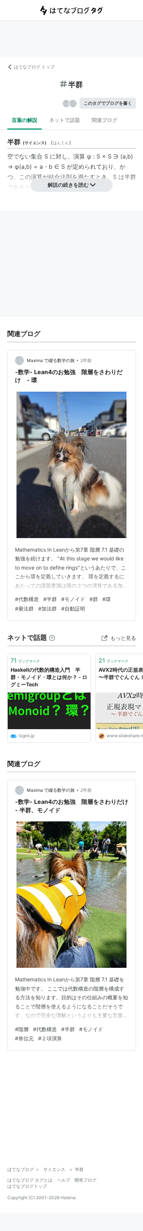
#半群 (50, 599)
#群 (93, 599)
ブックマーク (25, 660)
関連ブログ (104, 120)
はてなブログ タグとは (29, 1180)
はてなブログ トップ (34, 67)
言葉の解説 (24, 120)
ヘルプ (63, 1180)
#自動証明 (73, 608)
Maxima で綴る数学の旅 (51, 360)
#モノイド (73, 599)
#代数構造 (27, 599)
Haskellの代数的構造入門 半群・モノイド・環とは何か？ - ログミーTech (49, 677)
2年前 (86, 360)
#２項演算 (50, 1038)
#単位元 (24, 1038)
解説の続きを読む (68, 185)
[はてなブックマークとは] (52, 637)
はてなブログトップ (27, 1186)
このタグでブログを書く (108, 103)
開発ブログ (85, 1180)
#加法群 (47, 608)
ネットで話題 (64, 120)
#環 (106, 599)
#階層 (22, 1029)
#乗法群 (24, 608)
